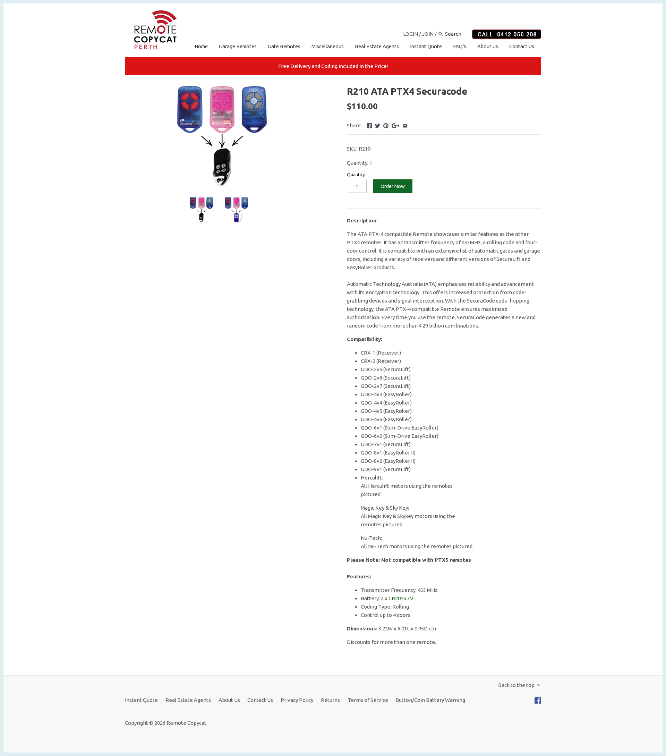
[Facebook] (538, 700)
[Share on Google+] (396, 125)
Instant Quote (141, 700)
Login (410, 34)
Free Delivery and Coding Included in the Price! (333, 66)
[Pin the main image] (385, 125)
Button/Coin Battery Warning (430, 700)
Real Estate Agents (188, 700)
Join (428, 34)
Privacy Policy (297, 700)
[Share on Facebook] (369, 125)
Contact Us (260, 700)
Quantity (356, 174)
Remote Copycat (186, 723)
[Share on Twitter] (377, 125)
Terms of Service (368, 700)
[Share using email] (405, 125)
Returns (330, 700)
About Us (229, 700)
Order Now (393, 186)
